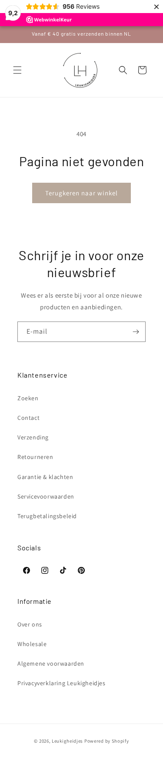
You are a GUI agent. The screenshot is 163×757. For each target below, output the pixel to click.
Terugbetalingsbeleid (47, 516)
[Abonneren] (135, 332)
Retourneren (35, 457)
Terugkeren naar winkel (81, 193)
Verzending (33, 437)
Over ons (29, 624)
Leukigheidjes (67, 741)
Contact (28, 418)
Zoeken (28, 398)
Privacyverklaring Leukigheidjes (61, 683)
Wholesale (32, 644)
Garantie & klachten (45, 477)
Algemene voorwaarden (50, 663)
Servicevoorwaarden (45, 496)
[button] (17, 70)
